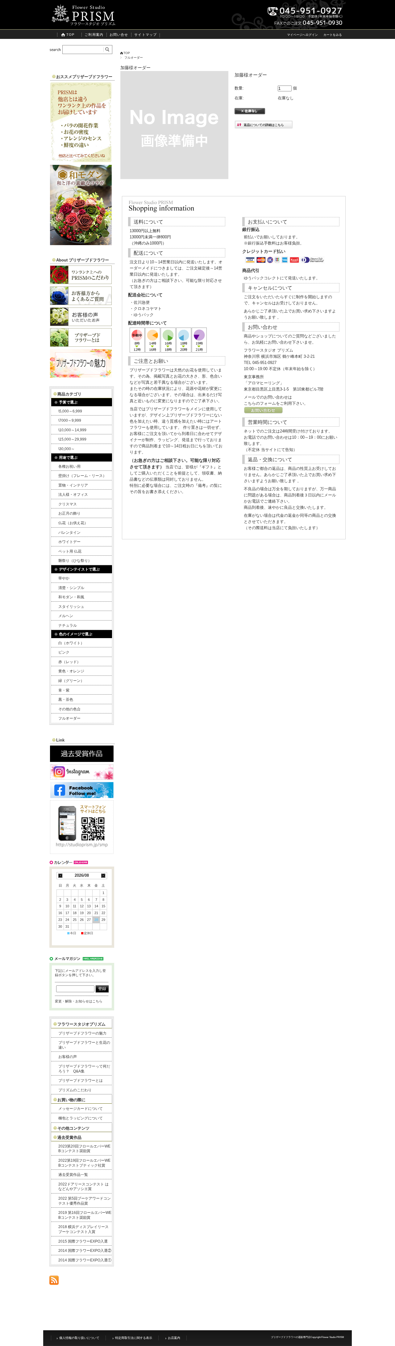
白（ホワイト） (71, 643)
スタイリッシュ (71, 606)
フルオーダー (133, 57)
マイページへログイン (302, 34)
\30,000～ (66, 449)
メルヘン (65, 616)
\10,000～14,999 (72, 430)
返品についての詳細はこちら (264, 125)
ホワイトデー (69, 542)
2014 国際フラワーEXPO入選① (84, 1260)
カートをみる (332, 34)
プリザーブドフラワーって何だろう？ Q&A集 (84, 1068)
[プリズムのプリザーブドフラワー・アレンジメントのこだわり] (81, 282)
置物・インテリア (73, 485)
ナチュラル (67, 625)
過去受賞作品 (69, 1137)
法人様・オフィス (73, 494)
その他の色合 (69, 709)
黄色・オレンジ (71, 671)
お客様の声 (67, 1057)
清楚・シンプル (71, 588)
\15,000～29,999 (72, 439)
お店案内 (174, 1338)
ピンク (63, 652)
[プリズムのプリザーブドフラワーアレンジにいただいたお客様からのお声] (81, 324)
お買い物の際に (71, 1099)
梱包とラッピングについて (80, 1118)
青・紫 (63, 690)
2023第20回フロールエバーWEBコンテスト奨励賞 (84, 1148)
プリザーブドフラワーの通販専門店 (290, 1337)
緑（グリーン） (71, 681)
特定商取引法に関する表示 (133, 1338)
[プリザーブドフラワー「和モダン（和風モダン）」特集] (81, 243)
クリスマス (67, 504)
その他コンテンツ (73, 1128)
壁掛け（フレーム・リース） (82, 476)
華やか (63, 578)
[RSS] (54, 1281)
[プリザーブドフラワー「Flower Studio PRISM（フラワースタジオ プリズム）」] (83, 24)
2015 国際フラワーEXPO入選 (83, 1241)
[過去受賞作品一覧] (82, 760)
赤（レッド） (69, 662)
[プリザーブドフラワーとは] (81, 345)
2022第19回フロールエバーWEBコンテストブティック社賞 (84, 1163)
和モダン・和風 (71, 597)
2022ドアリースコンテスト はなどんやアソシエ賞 (83, 1186)
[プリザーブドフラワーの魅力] (81, 375)
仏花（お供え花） (73, 523)
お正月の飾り (69, 513)
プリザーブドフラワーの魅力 (82, 1033)
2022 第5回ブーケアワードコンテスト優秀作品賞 (84, 1201)
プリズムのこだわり (75, 1090)
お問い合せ (119, 34)
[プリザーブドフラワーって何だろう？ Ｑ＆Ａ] (81, 303)
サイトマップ (145, 34)
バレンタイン (69, 532)
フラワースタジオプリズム (81, 1024)
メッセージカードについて (80, 1108)
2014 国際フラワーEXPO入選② (84, 1250)
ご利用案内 (94, 34)
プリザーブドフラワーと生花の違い (84, 1045)
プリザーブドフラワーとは (80, 1080)
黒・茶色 (65, 699)
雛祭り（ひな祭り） (75, 560)
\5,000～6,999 (70, 411)
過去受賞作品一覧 (73, 1175)
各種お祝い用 (69, 466)
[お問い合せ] (263, 412)
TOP (70, 34)
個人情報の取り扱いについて (79, 1338)
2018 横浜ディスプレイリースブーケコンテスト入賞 (83, 1229)
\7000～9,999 (69, 420)
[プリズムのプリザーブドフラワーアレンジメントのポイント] (81, 160)
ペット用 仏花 (69, 551)
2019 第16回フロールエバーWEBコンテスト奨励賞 (84, 1215)
